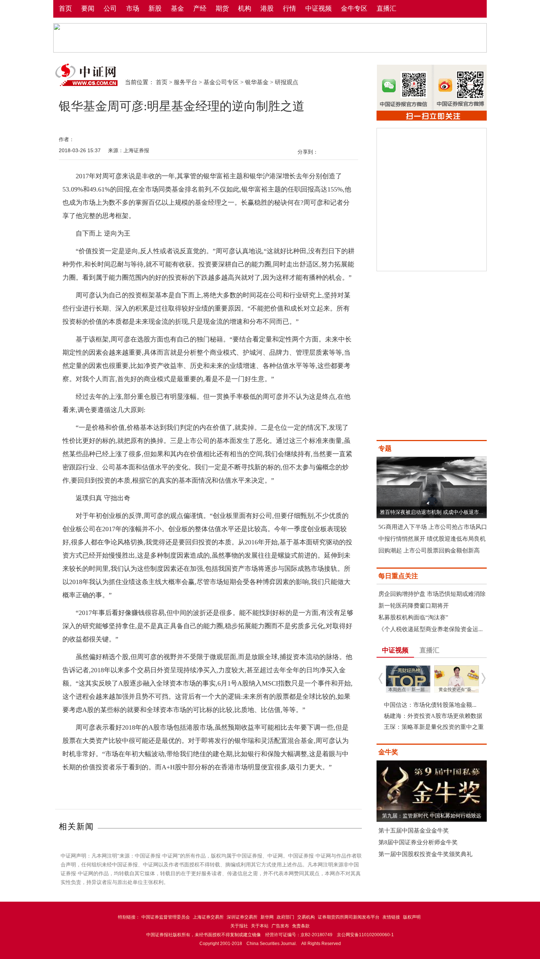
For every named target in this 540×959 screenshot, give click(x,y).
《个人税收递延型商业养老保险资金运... (430, 629)
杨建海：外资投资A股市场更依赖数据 (433, 716)
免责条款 (301, 925)
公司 (110, 8)
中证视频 (318, 8)
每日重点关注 (398, 576)
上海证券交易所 (208, 917)
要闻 (87, 8)
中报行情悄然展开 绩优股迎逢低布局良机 (432, 539)
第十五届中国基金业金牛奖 (413, 830)
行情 (289, 8)
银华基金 (257, 82)
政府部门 (285, 917)
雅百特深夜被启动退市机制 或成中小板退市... (431, 512)
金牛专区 (354, 8)
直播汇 (386, 8)
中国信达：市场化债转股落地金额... (430, 705)
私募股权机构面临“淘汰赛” (413, 617)
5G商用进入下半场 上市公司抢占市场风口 (432, 527)
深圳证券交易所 (242, 917)
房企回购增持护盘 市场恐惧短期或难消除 (432, 594)
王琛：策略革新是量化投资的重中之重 (434, 727)
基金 (177, 8)
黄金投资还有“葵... (457, 689)
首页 (65, 8)
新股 (155, 8)
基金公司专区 (221, 82)
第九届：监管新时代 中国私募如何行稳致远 (431, 816)
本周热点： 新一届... (408, 689)
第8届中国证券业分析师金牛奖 (418, 842)
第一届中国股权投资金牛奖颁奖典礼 (425, 854)
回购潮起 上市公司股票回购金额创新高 (429, 550)
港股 (267, 8)
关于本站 (260, 925)
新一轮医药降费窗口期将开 (413, 605)
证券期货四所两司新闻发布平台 (348, 917)
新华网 (267, 917)
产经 (199, 8)
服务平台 (185, 82)
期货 (222, 8)
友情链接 (391, 917)
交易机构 (306, 917)
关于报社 (239, 925)
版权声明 (412, 917)
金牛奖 (388, 752)
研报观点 (286, 82)
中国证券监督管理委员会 (165, 917)
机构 (244, 8)
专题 (385, 448)
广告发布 (280, 925)
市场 (132, 8)
